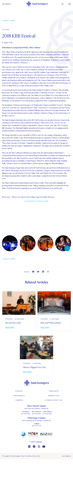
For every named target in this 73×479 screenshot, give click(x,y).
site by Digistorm (66, 456)
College (5, 29)
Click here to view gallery (36, 201)
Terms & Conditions (26, 456)
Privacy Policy (36, 456)
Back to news (9, 20)
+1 (67, 248)
